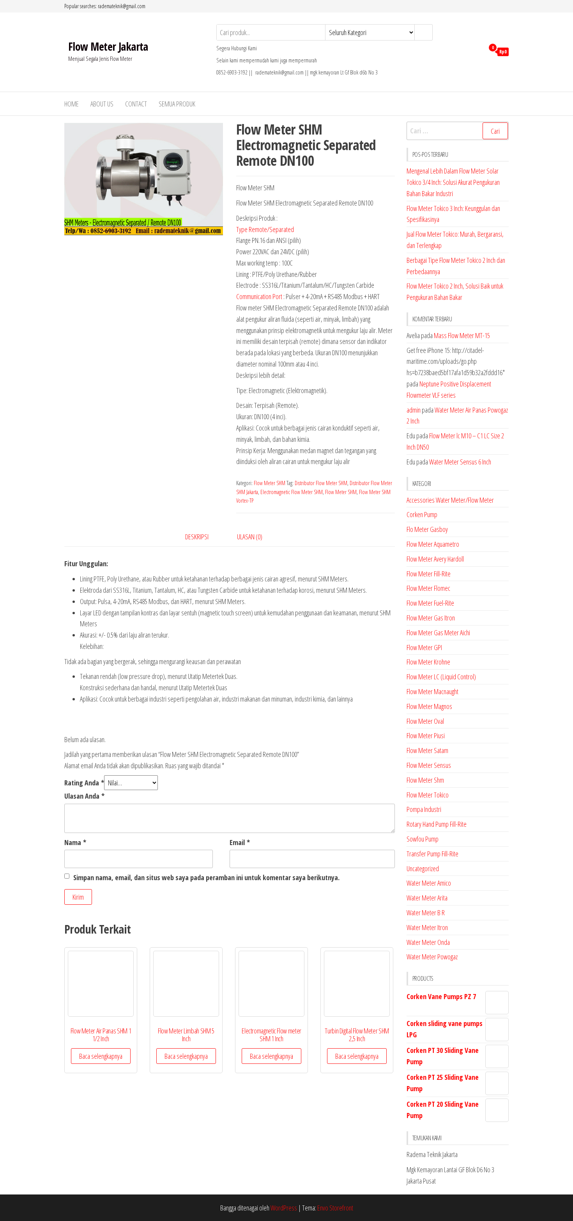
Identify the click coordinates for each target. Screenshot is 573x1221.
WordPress (284, 1207)
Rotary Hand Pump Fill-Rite (437, 824)
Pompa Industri (424, 809)
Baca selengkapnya (100, 1056)
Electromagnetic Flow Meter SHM (291, 492)
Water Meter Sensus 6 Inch (460, 461)
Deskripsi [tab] (197, 536)
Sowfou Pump (423, 839)
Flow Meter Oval (425, 721)
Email (240, 842)
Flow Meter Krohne (428, 661)
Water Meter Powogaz (432, 956)
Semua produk (177, 103)
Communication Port (259, 296)
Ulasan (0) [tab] (249, 536)
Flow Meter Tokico (428, 794)
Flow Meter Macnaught (432, 691)
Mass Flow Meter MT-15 (462, 335)
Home (71, 103)
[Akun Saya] (476, 51)
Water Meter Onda (428, 942)
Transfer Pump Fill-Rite (432, 853)
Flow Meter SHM (269, 483)
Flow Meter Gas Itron (431, 617)
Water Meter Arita (427, 897)
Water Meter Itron (427, 927)
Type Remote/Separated (265, 229)
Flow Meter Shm (425, 780)
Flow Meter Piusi (426, 735)
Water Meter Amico (429, 883)
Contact (136, 103)
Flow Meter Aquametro (433, 544)
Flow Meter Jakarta (108, 46)
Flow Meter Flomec (428, 588)
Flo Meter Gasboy (427, 529)
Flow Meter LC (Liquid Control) (441, 676)
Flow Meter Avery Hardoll (435, 559)
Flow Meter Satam (427, 750)
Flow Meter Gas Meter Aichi (438, 632)
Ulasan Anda (84, 796)
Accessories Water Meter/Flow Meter (450, 500)
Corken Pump (422, 514)
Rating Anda (84, 782)
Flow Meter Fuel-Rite (430, 603)
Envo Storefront (335, 1207)
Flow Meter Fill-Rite (429, 573)
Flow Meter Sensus (429, 765)
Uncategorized (423, 868)
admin (414, 410)
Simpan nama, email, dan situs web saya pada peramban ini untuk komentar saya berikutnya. (206, 877)
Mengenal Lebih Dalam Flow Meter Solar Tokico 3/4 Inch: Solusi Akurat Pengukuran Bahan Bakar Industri (453, 182)
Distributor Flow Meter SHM (321, 483)
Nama (75, 842)
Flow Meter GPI (424, 647)
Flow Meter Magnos (429, 706)
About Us (101, 103)
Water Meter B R (426, 912)
